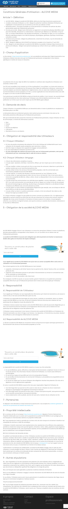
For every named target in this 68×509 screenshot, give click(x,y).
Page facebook (27, 502)
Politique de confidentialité (9, 502)
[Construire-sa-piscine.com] (19, 2)
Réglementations (32, 6)
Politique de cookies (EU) (8, 504)
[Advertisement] (34, 71)
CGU (4, 501)
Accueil (4, 9)
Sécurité (6, 6)
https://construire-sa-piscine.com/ (21, 56)
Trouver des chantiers (50, 503)
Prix (19, 6)
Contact (26, 499)
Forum (25, 501)
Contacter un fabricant (59, 3)
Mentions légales (7, 499)
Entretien (24, 6)
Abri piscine (13, 6)
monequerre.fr (43, 443)
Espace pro (44, 3)
